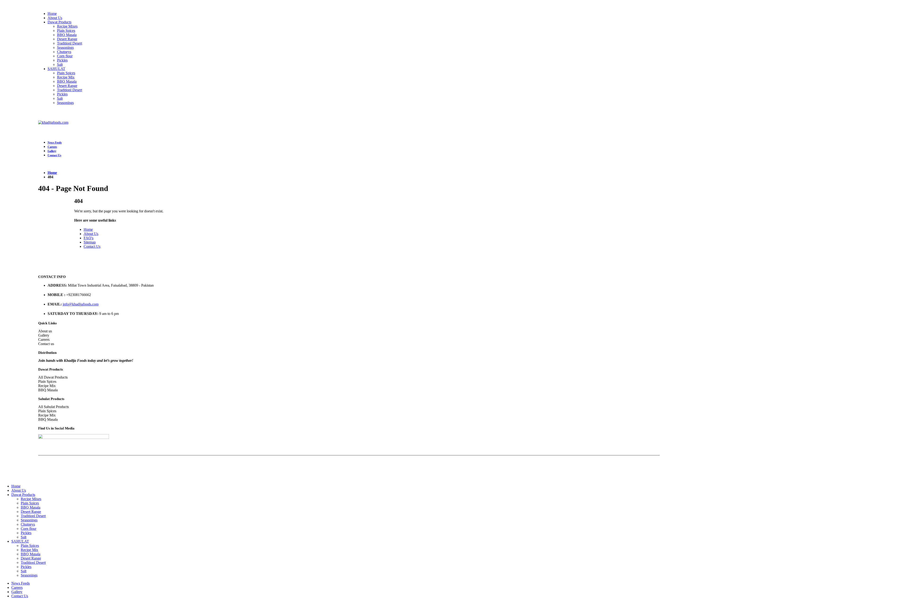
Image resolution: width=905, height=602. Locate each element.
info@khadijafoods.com (81, 304)
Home (52, 14)
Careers (52, 146)
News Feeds (55, 142)
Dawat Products (59, 22)
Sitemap (90, 242)
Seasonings (65, 47)
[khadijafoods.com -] (53, 122)
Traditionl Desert (69, 43)
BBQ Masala (67, 35)
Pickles (62, 60)
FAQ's (88, 238)
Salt (60, 64)
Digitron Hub (403, 466)
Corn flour (65, 56)
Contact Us (54, 155)
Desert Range (67, 39)
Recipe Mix (65, 77)
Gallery (52, 151)
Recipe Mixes (67, 26)
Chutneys (64, 52)
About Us (55, 18)
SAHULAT (56, 69)
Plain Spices (66, 31)
